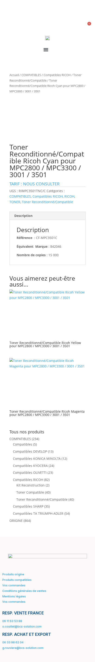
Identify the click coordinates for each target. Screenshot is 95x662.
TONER (14, 202)
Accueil (14, 75)
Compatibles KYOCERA (30, 465)
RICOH (69, 196)
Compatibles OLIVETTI (30, 472)
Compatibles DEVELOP (30, 451)
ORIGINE (16, 520)
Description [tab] (23, 215)
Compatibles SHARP (28, 506)
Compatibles (22, 444)
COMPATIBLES (31, 75)
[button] (46, 50)
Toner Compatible (30, 492)
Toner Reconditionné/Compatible (47, 202)
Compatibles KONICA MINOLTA (37, 458)
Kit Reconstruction (30, 485)
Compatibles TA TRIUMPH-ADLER (38, 513)
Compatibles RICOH (57, 75)
